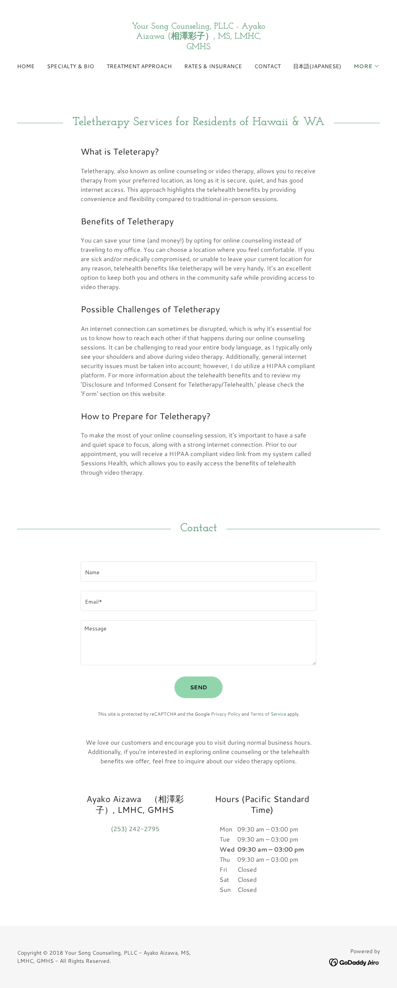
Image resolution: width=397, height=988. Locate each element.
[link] (198, 46)
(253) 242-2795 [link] (135, 828)
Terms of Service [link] (268, 714)
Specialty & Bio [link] (70, 66)
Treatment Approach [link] (139, 66)
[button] (367, 66)
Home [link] (26, 66)
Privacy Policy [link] (225, 714)
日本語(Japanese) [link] (317, 66)
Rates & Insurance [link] (213, 66)
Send (198, 687)
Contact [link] (267, 66)
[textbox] (198, 571)
